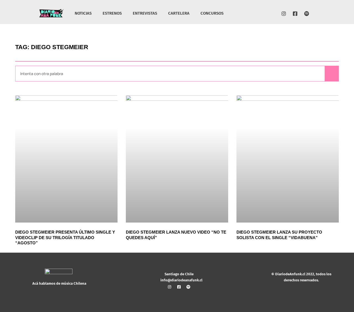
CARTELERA (178, 13)
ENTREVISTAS (145, 13)
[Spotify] (306, 13)
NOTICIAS (83, 13)
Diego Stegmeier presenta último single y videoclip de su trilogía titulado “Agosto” (65, 237)
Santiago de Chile (179, 274)
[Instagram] (284, 13)
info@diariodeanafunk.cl (181, 280)
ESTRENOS (112, 13)
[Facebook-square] (295, 13)
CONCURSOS (212, 13)
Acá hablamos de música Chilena (59, 283)
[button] (315, 13)
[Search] (332, 73)
